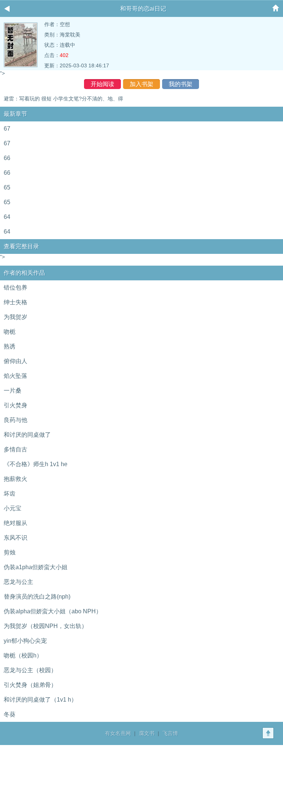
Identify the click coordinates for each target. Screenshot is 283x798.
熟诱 (9, 346)
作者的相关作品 (24, 273)
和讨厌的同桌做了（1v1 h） (40, 699)
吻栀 (9, 332)
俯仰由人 (15, 361)
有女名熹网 (118, 733)
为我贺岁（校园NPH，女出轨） (45, 626)
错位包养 (15, 287)
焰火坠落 (15, 376)
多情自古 (15, 449)
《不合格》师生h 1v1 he (35, 464)
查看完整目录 (21, 246)
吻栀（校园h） (23, 655)
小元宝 (12, 508)
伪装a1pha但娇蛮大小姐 (35, 567)
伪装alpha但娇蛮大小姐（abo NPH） (53, 611)
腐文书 (146, 733)
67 (7, 128)
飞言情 (170, 733)
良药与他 (15, 420)
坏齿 (9, 493)
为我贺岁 (15, 317)
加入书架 (141, 84)
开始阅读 (102, 84)
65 (7, 187)
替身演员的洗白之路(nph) (37, 596)
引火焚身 (15, 405)
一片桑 (12, 390)
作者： (52, 24)
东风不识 (15, 538)
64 (7, 217)
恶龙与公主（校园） (30, 670)
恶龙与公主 (18, 582)
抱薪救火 (15, 479)
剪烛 (9, 552)
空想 (65, 24)
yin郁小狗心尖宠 (25, 641)
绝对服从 (15, 523)
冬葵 (9, 714)
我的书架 (180, 84)
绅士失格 (15, 302)
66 (7, 158)
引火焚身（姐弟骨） (30, 685)
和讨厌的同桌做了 (27, 435)
